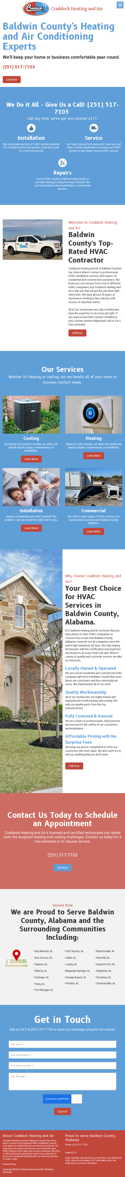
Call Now (11, 79)
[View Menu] (120, 5)
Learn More (31, 459)
